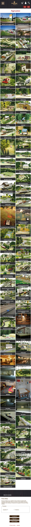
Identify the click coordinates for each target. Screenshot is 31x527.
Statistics (17, 509)
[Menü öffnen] (3, 3)
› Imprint (18, 525)
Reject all (14, 518)
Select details (14, 521)
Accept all (14, 516)
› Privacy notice (12, 525)
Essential (5, 509)
